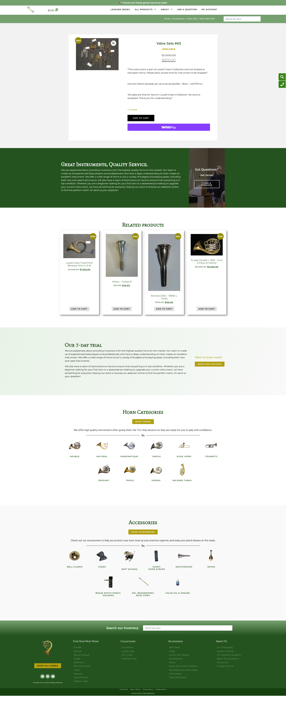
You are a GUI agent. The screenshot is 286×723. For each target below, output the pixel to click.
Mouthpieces (184, 567)
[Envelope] (42, 676)
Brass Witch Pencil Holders (108, 594)
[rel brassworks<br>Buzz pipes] (143, 582)
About (165, 9)
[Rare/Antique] (129, 445)
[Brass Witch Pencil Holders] (108, 582)
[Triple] (130, 469)
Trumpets (211, 456)
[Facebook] (47, 676)
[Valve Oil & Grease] (177, 582)
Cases (102, 567)
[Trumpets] (211, 445)
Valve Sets (192, 18)
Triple (130, 480)
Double (75, 456)
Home (167, 18)
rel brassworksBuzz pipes (143, 594)
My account (209, 9)
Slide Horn (184, 456)
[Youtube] (53, 676)
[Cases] (102, 555)
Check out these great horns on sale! (144, 2)
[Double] (74, 445)
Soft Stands (129, 569)
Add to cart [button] (79, 309)
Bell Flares (75, 567)
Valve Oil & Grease (177, 593)
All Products (144, 9)
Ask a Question (187, 9)
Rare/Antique (129, 456)
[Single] (156, 445)
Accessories (178, 18)
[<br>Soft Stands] (129, 555)
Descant (103, 480)
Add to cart (141, 118)
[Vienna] (156, 469)
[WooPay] (169, 127)
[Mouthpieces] (184, 555)
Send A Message (206, 184)
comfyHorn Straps (156, 568)
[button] (113, 43)
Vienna (156, 480)
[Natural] (102, 445)
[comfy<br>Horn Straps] (156, 555)
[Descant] (104, 469)
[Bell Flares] (74, 555)
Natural (102, 456)
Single (156, 456)
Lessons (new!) (120, 9)
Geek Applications (148, 693)
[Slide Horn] (184, 445)
